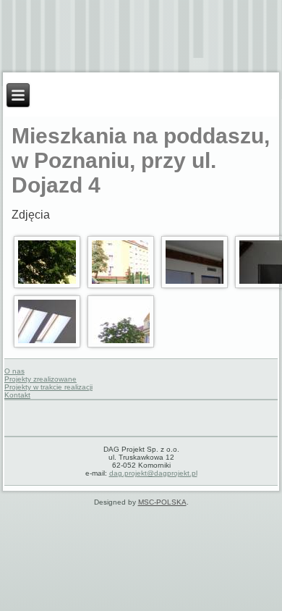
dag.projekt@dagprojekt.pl (153, 473)
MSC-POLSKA (162, 502)
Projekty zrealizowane (40, 379)
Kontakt (17, 395)
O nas (14, 371)
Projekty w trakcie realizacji (48, 387)
